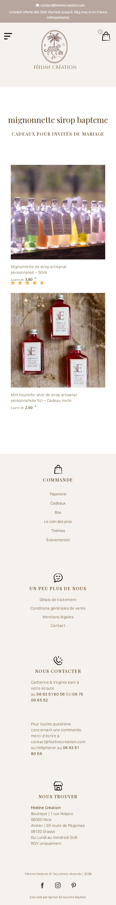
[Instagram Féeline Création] (58, 885)
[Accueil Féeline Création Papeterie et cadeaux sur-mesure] (55, 49)
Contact (58, 625)
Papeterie (58, 494)
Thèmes (58, 530)
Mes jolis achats (106, 36)
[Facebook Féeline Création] (42, 885)
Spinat (53, 897)
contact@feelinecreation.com (62, 5)
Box (58, 512)
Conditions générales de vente (58, 608)
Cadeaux (58, 503)
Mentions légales (58, 617)
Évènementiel (58, 539)
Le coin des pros (58, 521)
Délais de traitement (58, 599)
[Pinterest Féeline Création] (74, 885)
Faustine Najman (73, 897)
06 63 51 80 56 (51, 694)
